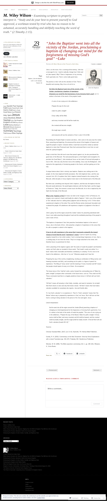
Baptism (30, 78)
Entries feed (28, 486)
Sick (16, 128)
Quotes (33, 9)
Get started (70, 2)
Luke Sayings (38, 80)
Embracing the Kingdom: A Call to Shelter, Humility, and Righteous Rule (21, 432)
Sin (41, 83)
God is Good (16, 110)
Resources (54, 9)
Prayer (9, 128)
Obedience (18, 127)
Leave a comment (97, 64)
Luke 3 (32, 80)
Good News (7, 112)
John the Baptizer (37, 78)
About (13, 9)
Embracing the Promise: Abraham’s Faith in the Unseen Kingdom (19, 431)
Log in (26, 484)
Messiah (6, 127)
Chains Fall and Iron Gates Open (13, 151)
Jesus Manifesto (9, 118)
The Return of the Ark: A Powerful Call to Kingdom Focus (17, 468)
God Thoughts (23, 9)
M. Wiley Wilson (17, 15)
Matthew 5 (17, 125)
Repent (38, 83)
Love (5, 124)
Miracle (12, 127)
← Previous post (52, 370)
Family (10, 108)
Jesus (16, 114)
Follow (6, 53)
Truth (5, 133)
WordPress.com (29, 490)
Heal (13, 112)
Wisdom (9, 133)
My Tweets (6, 139)
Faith (5, 108)
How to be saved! (66, 9)
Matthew (11, 125)
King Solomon (19, 122)
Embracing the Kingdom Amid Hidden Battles (14, 462)
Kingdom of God (9, 122)
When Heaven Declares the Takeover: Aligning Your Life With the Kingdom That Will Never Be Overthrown (30, 429)
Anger (4, 106)
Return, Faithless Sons (14, 70)
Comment (96, 404)
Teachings (17, 131)
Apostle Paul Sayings (15, 106)
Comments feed (29, 488)
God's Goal (75, 64)
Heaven (18, 112)
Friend (14, 108)
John (12, 120)
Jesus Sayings (43, 9)
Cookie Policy (41, 497)
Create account (29, 482)
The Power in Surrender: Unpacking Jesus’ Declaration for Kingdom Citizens (22, 469)
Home (6, 9)
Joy (15, 120)
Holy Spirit (7, 115)
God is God (7, 110)
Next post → (97, 370)
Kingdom (20, 120)
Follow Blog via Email (12, 42)
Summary (8, 130)
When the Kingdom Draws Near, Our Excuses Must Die (17, 464)
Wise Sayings (17, 133)
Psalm (13, 128)
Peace (5, 128)
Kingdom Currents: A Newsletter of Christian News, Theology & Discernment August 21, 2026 (15, 87)
